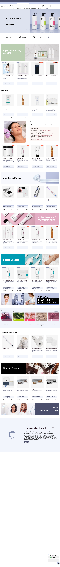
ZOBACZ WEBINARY (10, 24)
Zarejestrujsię (54, 2)
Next (58, 72)
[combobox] (56, 1)
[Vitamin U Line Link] (53, 320)
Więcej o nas (26, 442)
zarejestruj (8, 165)
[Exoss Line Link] (41, 320)
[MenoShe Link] (6, 320)
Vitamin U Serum (51, 133)
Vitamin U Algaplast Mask (40, 135)
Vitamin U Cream (39, 139)
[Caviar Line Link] (30, 320)
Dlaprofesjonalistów (23, 3)
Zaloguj (4, 165)
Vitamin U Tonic (49, 132)
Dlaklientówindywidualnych (36, 3)
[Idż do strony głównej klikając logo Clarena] (7, 5)
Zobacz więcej (56, 311)
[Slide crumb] (26, 29)
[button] (43, 5)
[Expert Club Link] (30, 299)
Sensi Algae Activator (49, 135)
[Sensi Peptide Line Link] (18, 320)
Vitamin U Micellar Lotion (47, 130)
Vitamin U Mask (39, 137)
